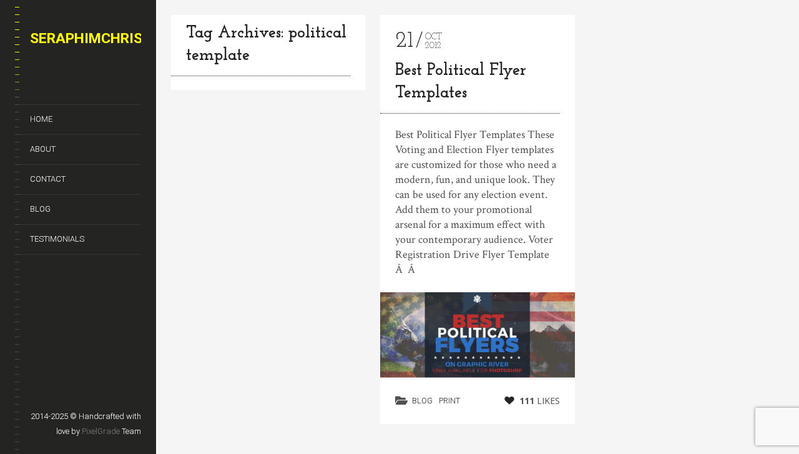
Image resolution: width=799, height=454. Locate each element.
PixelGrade (101, 431)
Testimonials (57, 239)
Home (41, 119)
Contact (48, 179)
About (43, 149)
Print (449, 400)
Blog (40, 209)
